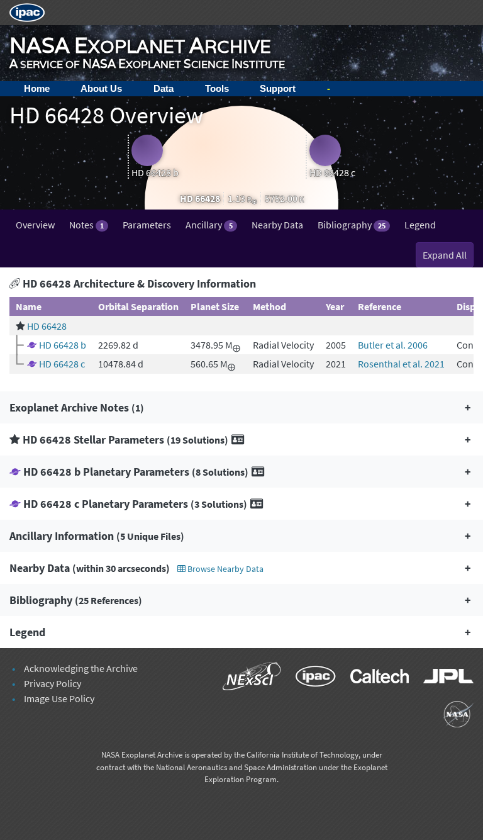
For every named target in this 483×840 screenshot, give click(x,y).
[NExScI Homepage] (246, 678)
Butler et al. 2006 (393, 345)
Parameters (147, 224)
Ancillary (209, 224)
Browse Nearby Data (225, 568)
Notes (86, 224)
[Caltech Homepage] (374, 678)
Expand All (445, 255)
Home (37, 88)
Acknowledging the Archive (81, 668)
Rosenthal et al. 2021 (401, 363)
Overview (35, 224)
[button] (241, 407)
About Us (101, 88)
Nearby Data (277, 224)
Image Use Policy (59, 698)
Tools (217, 88)
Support (278, 88)
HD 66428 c (62, 363)
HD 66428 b (62, 345)
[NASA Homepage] (452, 716)
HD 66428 (47, 326)
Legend (420, 224)
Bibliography (352, 224)
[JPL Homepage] (442, 678)
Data (163, 88)
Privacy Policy (52, 683)
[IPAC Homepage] (27, 11)
